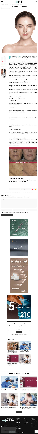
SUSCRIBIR (19, 332)
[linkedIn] (2, 64)
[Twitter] (5, 58)
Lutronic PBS (10, 8)
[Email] (5, 64)
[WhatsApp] (5, 61)
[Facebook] (2, 58)
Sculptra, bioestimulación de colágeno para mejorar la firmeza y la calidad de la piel (12, 364)
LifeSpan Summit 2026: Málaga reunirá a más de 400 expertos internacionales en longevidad (12, 351)
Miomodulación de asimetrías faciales (3, 76)
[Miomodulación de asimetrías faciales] (3, 71)
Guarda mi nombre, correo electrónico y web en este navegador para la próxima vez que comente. (15, 212)
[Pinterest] (2, 61)
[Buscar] (36, 1)
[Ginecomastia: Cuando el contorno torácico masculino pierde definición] (28, 399)
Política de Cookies (6, 430)
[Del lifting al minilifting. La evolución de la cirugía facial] (25, 345)
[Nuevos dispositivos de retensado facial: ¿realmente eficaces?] (25, 358)
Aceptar (11, 431)
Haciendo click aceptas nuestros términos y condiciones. (19, 334)
